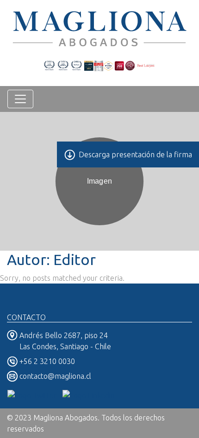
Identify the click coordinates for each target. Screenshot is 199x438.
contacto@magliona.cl (55, 376)
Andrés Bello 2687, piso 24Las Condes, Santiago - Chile (65, 341)
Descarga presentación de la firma (135, 154)
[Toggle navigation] (20, 99)
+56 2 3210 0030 (47, 361)
